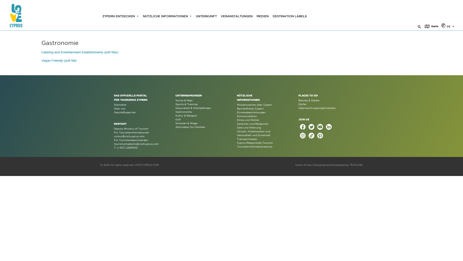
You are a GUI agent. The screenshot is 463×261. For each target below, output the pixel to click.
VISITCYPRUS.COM (147, 164)
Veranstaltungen (237, 16)
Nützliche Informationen (165, 16)
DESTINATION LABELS (290, 16)
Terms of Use (303, 164)
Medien (263, 16)
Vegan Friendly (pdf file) (59, 60)
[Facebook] (302, 127)
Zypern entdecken (118, 16)
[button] (419, 26)
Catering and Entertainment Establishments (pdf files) (79, 52)
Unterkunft (206, 16)
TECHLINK (356, 164)
